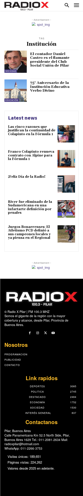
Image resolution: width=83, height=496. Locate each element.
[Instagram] (37, 333)
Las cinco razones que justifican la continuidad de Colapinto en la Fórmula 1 (31, 130)
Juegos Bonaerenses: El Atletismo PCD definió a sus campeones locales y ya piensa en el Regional (29, 232)
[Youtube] (53, 333)
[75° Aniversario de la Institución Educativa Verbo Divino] (15, 90)
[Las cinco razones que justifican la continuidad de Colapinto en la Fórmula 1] (66, 134)
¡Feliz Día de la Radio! (26, 177)
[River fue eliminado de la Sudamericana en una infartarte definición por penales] (66, 209)
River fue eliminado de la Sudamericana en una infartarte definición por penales (30, 207)
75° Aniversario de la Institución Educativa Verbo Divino (49, 87)
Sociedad (10, 71)
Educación (11, 100)
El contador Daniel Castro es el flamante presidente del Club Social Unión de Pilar (49, 60)
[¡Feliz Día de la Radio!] (66, 184)
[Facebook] (30, 333)
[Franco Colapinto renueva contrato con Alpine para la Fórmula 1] (66, 159)
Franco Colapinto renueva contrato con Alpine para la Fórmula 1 (31, 155)
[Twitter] (45, 333)
